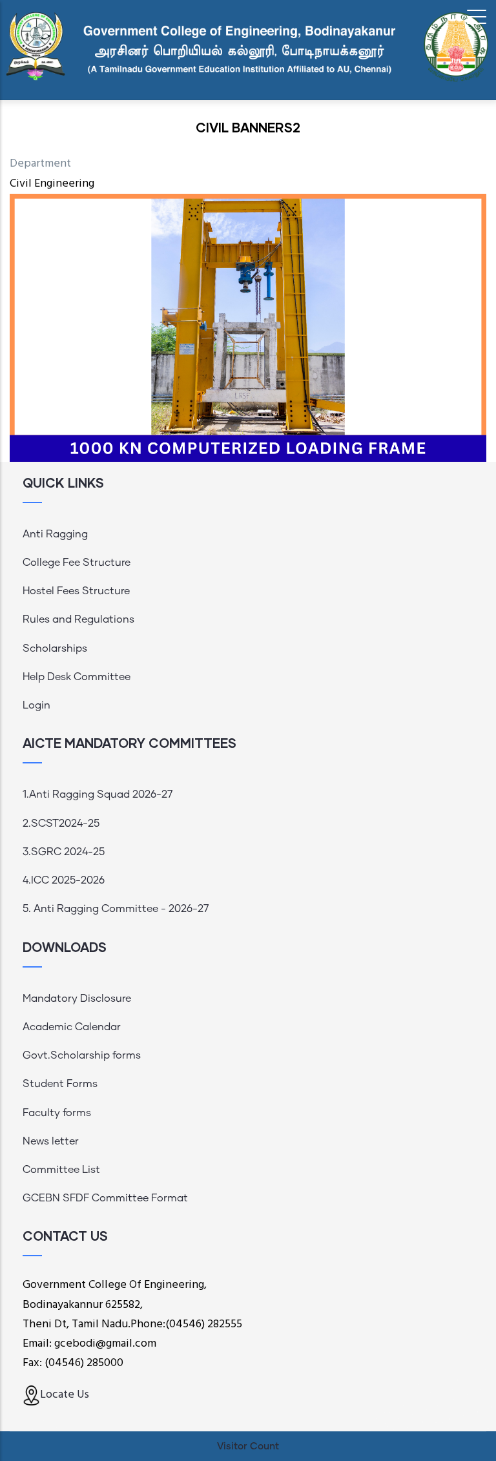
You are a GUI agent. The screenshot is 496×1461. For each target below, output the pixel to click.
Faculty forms (57, 1113)
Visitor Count (248, 1446)
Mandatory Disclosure (77, 998)
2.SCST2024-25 (61, 823)
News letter (51, 1141)
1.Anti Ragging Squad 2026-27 (97, 794)
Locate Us (64, 1394)
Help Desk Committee (76, 677)
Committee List (61, 1170)
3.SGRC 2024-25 (64, 852)
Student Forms (60, 1084)
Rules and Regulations (78, 619)
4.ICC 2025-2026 (64, 880)
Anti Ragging (55, 534)
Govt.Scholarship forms (82, 1055)
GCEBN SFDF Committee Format (105, 1198)
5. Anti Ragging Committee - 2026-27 (116, 909)
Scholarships (55, 648)
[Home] (248, 46)
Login (36, 705)
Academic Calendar (72, 1027)
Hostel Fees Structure (76, 591)
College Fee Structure (76, 562)
